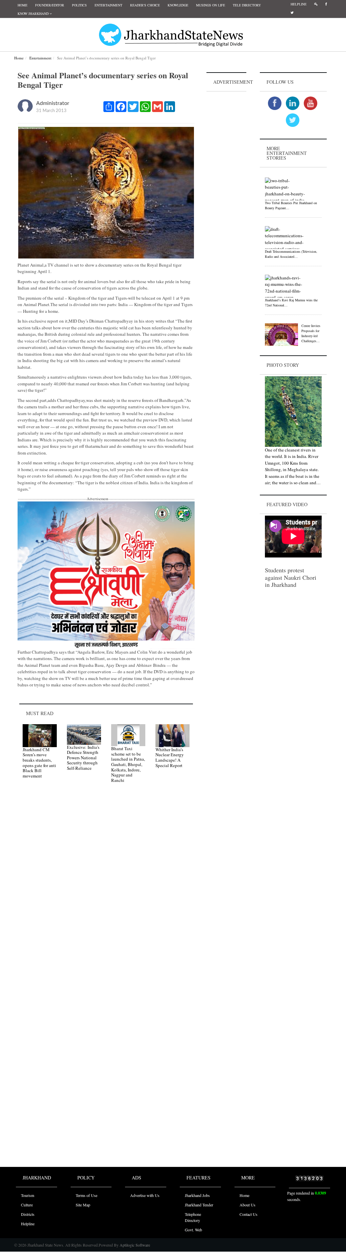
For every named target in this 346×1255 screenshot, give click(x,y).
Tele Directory (247, 5)
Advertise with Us (144, 1195)
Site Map (83, 1204)
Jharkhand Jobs (197, 1195)
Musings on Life (210, 5)
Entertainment (108, 5)
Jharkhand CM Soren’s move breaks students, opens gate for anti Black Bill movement (39, 762)
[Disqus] (106, 884)
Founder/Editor (49, 5)
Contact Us (248, 1214)
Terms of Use (86, 1195)
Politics (79, 5)
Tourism (27, 1195)
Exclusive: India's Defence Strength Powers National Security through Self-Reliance (83, 757)
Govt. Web (193, 1229)
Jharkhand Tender (199, 1204)
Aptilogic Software (134, 1245)
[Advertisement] (226, 194)
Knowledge (178, 5)
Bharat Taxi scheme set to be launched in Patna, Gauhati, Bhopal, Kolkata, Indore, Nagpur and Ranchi (128, 764)
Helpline (298, 4)
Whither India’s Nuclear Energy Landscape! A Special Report (169, 757)
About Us (247, 1204)
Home (22, 5)
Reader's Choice (145, 5)
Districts (27, 1214)
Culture (27, 1204)
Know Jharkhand (34, 13)
